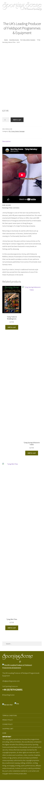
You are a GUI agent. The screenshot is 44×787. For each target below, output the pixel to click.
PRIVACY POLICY (7, 720)
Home (6, 40)
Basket (33, 781)
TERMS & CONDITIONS (9, 715)
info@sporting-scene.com (11, 681)
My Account (7, 783)
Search (22, 783)
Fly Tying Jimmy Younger (27, 40)
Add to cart (17, 120)
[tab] (22, 141)
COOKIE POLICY (7, 724)
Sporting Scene (14, 40)
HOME (4, 733)
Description (6, 141)
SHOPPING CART (7, 729)
